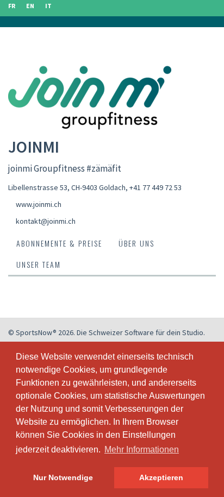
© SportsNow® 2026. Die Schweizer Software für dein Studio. (106, 332)
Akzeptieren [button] (161, 477)
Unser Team (38, 264)
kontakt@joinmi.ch (46, 221)
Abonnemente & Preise (59, 243)
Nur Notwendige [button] (63, 477)
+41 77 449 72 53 (155, 187)
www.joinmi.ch (38, 204)
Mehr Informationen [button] (141, 449)
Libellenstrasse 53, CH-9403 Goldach (67, 187)
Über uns (136, 243)
